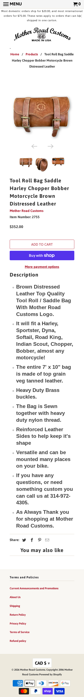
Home (14, 54)
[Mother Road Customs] (42, 35)
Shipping (15, 606)
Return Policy (18, 614)
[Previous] (34, 146)
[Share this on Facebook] (31, 540)
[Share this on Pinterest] (39, 540)
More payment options (42, 267)
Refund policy (18, 641)
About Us (15, 597)
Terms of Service (20, 632)
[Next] (50, 146)
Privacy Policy (18, 623)
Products (32, 54)
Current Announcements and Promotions (34, 588)
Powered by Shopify (50, 674)
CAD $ (42, 663)
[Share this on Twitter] (23, 540)
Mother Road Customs (27, 211)
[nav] (12, 4)
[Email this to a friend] (46, 540)
